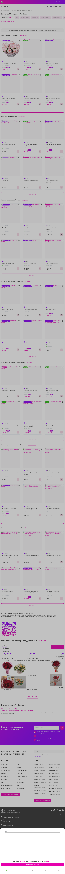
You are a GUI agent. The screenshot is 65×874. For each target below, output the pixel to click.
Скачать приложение (32, 864)
